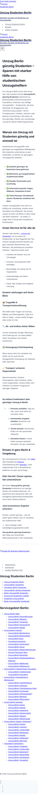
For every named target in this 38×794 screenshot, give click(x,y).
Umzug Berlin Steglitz (17, 735)
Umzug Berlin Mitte (12, 614)
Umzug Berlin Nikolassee (18, 733)
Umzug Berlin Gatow (16, 705)
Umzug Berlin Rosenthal (18, 655)
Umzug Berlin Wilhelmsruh (18, 666)
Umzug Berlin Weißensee (18, 663)
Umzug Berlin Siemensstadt (19, 713)
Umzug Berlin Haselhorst (18, 710)
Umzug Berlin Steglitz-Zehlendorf (17, 722)
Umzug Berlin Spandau (13, 702)
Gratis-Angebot (11, 30)
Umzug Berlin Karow (16, 647)
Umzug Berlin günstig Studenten (17, 590)
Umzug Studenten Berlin (15, 24)
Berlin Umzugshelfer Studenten (16, 601)
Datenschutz (10, 565)
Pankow (20, 462)
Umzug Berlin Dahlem (17, 724)
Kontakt (8, 27)
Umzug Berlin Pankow (13, 630)
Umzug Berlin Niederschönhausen (22, 650)
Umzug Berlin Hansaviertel (19, 625)
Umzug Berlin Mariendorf (18, 752)
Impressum (9, 567)
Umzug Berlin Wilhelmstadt (19, 719)
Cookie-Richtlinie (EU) (14, 570)
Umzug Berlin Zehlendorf (18, 738)
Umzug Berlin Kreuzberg (18, 675)
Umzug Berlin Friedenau (18, 746)
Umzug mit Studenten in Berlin (16, 596)
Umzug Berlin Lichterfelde (18, 730)
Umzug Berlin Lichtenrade (18, 749)
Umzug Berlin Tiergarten (18, 622)
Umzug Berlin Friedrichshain (19, 672)
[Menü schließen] (0, 782)
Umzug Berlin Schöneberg (18, 757)
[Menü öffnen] (2, 48)
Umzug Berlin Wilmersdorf (18, 699)
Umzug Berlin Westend (17, 697)
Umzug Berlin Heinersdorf (18, 644)
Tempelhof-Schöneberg (13, 744)
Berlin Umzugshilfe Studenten (16, 593)
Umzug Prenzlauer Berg (17, 652)
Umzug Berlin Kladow (17, 708)
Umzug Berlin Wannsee (17, 741)
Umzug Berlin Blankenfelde (19, 636)
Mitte (33, 459)
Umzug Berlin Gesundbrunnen (20, 617)
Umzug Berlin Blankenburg (19, 633)
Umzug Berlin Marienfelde (18, 755)
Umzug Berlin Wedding (17, 619)
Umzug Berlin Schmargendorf (20, 694)
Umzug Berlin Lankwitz (17, 727)
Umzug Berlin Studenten (14, 585)
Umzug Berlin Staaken (17, 716)
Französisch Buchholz (17, 641)
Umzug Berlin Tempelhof (18, 760)
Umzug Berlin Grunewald (18, 691)
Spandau (23, 465)
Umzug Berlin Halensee (17, 686)
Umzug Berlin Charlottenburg (20, 683)
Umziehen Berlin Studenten (15, 587)
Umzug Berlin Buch (16, 639)
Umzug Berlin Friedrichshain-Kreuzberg (20, 669)
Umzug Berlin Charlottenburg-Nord (22, 688)
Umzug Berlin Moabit (16, 628)
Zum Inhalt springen (8, 1)
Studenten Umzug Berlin (14, 599)
